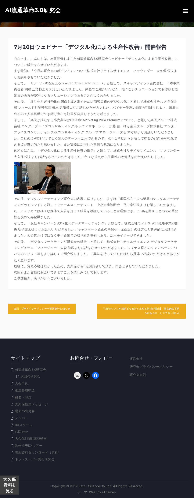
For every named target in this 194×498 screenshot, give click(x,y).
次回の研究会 (31, 376)
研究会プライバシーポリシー (151, 367)
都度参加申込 (25, 390)
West (93, 492)
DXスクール (24, 425)
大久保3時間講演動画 (31, 438)
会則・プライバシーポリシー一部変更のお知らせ (42, 308)
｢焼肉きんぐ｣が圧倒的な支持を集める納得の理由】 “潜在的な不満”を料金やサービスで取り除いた (142, 311)
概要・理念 (23, 397)
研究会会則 (138, 375)
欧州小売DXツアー (29, 445)
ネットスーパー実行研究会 (35, 459)
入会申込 (21, 383)
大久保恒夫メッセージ (31, 404)
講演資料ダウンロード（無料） (38, 452)
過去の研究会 (25, 411)
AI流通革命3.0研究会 (33, 10)
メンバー (21, 418)
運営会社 (136, 359)
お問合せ (21, 432)
